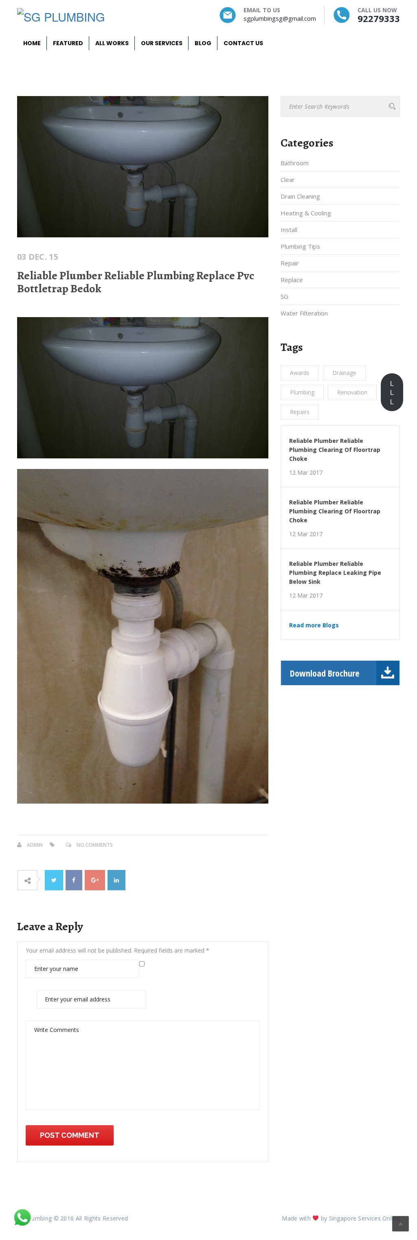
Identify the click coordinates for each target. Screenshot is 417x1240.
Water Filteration (304, 313)
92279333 (379, 18)
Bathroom (295, 163)
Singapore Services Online (364, 1218)
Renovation (352, 392)
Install (289, 230)
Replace (292, 280)
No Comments (95, 844)
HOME (32, 43)
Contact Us (243, 43)
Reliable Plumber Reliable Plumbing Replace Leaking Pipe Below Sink (335, 572)
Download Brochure (325, 673)
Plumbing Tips (300, 246)
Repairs (299, 412)
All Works (112, 43)
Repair (290, 263)
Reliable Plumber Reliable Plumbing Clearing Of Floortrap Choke (334, 449)
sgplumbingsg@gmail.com (280, 18)
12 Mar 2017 (306, 472)
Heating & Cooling (306, 213)
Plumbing (302, 392)
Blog (203, 43)
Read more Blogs (314, 625)
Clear (288, 179)
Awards (299, 373)
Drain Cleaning (300, 196)
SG (284, 296)
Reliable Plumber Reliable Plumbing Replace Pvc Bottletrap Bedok (135, 282)
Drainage (344, 373)
